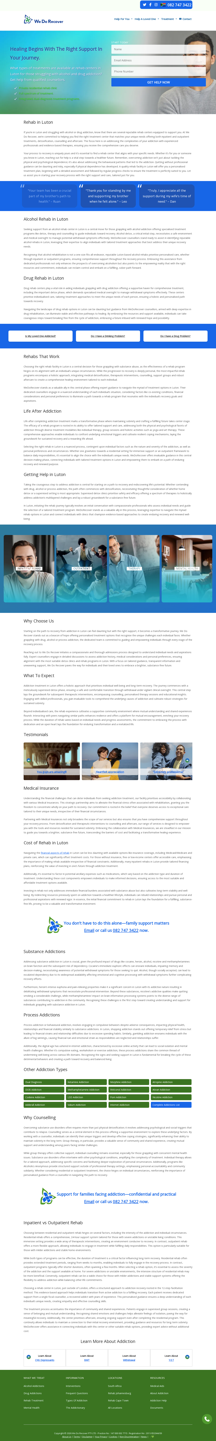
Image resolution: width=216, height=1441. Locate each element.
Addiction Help (158, 1400)
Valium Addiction (77, 1104)
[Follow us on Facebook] (150, 5)
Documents (156, 1407)
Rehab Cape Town (118, 1400)
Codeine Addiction (35, 1097)
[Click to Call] (207, 1419)
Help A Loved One (145, 19)
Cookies (113, 1436)
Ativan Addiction (161, 1089)
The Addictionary (75, 1407)
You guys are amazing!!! (51, 772)
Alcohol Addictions (34, 1386)
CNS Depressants (44, 1360)
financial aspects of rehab (55, 852)
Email (89, 930)
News (144, 1436)
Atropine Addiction (163, 1082)
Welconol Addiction (120, 1089)
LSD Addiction (75, 1097)
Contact (187, 19)
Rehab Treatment (34, 1400)
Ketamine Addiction (78, 1082)
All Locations (115, 1407)
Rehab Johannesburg (119, 1393)
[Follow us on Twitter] (145, 5)
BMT (87, 1360)
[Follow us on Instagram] (156, 5)
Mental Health (31, 1407)
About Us (66, 1436)
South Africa (115, 1386)
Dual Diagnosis (33, 1082)
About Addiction (159, 1393)
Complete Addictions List (166, 1104)
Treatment (167, 19)
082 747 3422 (180, 5)
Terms (77, 1436)
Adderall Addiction (35, 1104)
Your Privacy (101, 1436)
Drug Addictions (33, 1393)
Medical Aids (157, 1386)
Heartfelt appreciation (110, 772)
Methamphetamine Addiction (83, 1089)
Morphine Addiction (120, 1082)
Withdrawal (129, 1360)
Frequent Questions (77, 1393)
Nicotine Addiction (162, 1097)
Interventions (73, 1386)
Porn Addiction (118, 1097)
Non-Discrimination (129, 1436)
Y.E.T (171, 1360)
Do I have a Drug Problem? (175, 336)
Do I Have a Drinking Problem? (108, 336)
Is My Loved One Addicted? (40, 336)
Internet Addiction (120, 1104)
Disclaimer (87, 1436)
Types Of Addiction (76, 1400)
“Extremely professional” (168, 772)
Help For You (121, 19)
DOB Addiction (33, 1089)
